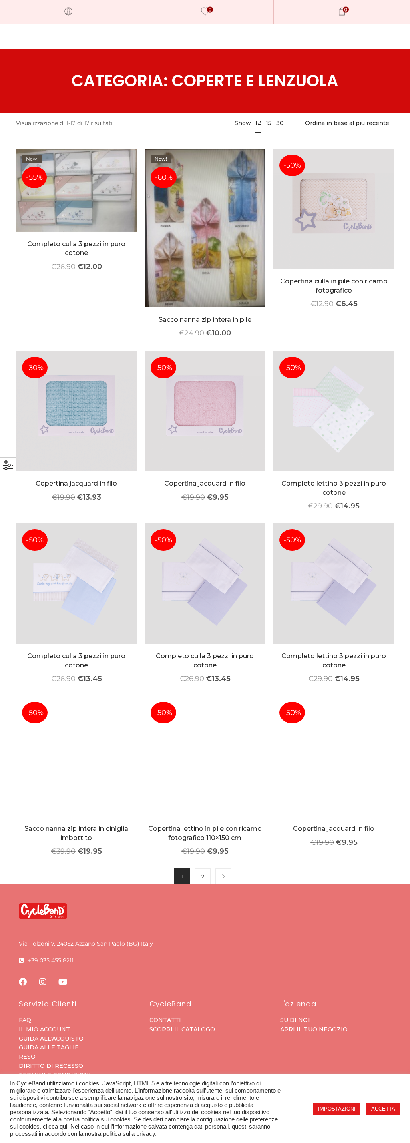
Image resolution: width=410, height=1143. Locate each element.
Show (243, 123)
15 (268, 123)
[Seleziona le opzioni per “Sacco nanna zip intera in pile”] (204, 240)
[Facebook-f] (23, 982)
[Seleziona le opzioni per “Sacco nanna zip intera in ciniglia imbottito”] (76, 768)
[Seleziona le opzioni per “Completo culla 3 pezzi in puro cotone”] (76, 202)
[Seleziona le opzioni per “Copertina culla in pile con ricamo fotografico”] (333, 220)
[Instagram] (43, 982)
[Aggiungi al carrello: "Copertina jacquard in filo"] (204, 423)
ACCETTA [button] (383, 1109)
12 (258, 122)
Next (223, 876)
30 (280, 123)
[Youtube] (63, 982)
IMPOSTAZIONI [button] (337, 1109)
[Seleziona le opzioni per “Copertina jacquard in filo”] (76, 423)
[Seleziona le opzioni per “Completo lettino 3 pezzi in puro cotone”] (333, 423)
